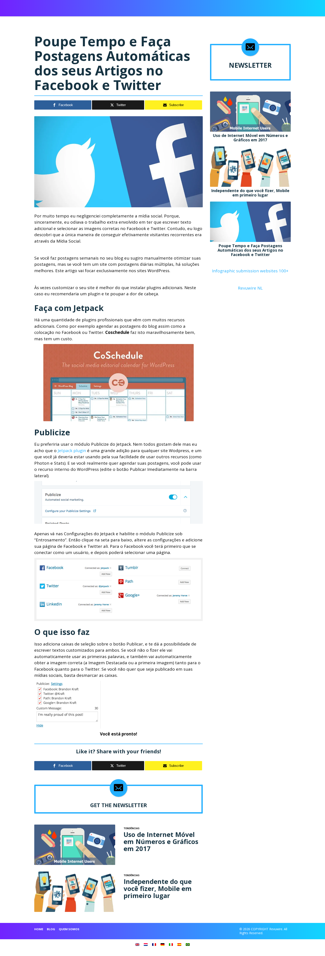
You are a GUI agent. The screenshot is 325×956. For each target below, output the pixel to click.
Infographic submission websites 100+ (250, 271)
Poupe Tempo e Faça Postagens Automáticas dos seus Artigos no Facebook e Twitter (250, 250)
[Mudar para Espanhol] (179, 944)
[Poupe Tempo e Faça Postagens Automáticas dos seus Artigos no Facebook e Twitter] (250, 221)
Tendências (241, 7)
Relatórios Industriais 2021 (205, 7)
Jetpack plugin (72, 450)
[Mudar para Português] (188, 944)
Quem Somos (69, 929)
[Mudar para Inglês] (137, 944)
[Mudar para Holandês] (145, 944)
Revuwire (55, 6)
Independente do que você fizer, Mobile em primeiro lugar (158, 888)
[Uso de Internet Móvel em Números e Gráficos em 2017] (74, 844)
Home (38, 929)
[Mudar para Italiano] (171, 944)
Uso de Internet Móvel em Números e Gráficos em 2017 (161, 841)
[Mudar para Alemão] (162, 944)
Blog (51, 929)
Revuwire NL (250, 288)
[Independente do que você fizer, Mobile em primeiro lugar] (74, 891)
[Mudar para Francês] (154, 944)
